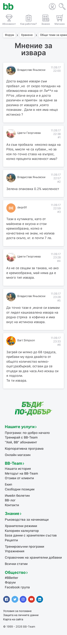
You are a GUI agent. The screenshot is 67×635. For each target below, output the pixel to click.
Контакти (12, 505)
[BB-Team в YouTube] (31, 599)
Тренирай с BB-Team (21, 437)
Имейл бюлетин (17, 495)
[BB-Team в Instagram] (23, 599)
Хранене (27, 35)
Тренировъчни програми (24, 546)
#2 (59, 181)
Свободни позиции (19, 489)
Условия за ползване (17, 611)
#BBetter (11, 578)
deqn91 (22, 207)
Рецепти (11, 540)
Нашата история (18, 468)
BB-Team (13, 463)
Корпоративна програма (24, 448)
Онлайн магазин (18, 455)
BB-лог (10, 500)
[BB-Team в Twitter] (15, 599)
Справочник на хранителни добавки (33, 557)
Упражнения (14, 551)
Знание (12, 513)
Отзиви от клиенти (19, 478)
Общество (15, 572)
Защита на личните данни (21, 615)
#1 (59, 137)
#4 (59, 261)
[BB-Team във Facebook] (6, 599)
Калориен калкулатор (22, 531)
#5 (59, 300)
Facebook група (17, 587)
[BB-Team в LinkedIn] (39, 599)
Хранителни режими (21, 526)
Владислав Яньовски (31, 70)
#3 (59, 212)
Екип (8, 484)
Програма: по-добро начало (27, 433)
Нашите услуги (20, 426)
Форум (9, 35)
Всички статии (16, 564)
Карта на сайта (13, 619)
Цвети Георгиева (29, 133)
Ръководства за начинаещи (27, 519)
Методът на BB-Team (21, 473)
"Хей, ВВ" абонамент (21, 442)
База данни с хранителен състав (31, 535)
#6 (59, 344)
